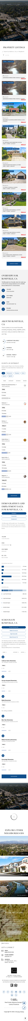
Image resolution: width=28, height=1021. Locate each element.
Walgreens (4, 475)
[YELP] (16, 995)
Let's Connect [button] (14, 932)
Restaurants (10, 373)
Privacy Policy (20, 1011)
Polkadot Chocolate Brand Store (8, 384)
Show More (14, 776)
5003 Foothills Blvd (6, 404)
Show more (14, 495)
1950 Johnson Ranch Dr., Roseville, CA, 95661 (10, 701)
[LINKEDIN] (12, 992)
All (4, 373)
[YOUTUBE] (16, 992)
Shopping (17, 373)
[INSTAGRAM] (8, 992)
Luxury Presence (14, 1004)
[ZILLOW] (12, 995)
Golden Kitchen (5, 439)
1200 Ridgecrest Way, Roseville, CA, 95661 (10, 682)
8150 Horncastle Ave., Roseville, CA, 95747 (10, 721)
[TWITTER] (24, 992)
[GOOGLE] (20, 992)
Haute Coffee (5, 457)
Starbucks (4, 402)
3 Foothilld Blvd (5, 422)
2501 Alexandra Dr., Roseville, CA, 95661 (9, 761)
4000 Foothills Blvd (6, 459)
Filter (7, 55)
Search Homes (14, 263)
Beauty (5, 376)
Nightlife (11, 376)
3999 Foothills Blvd (6, 477)
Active (24, 373)
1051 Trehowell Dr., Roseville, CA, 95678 (9, 662)
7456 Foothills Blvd (6, 386)
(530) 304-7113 (8, 956)
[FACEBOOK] (3, 992)
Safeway (4, 421)
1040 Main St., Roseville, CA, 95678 (8, 741)
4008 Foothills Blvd (6, 440)
